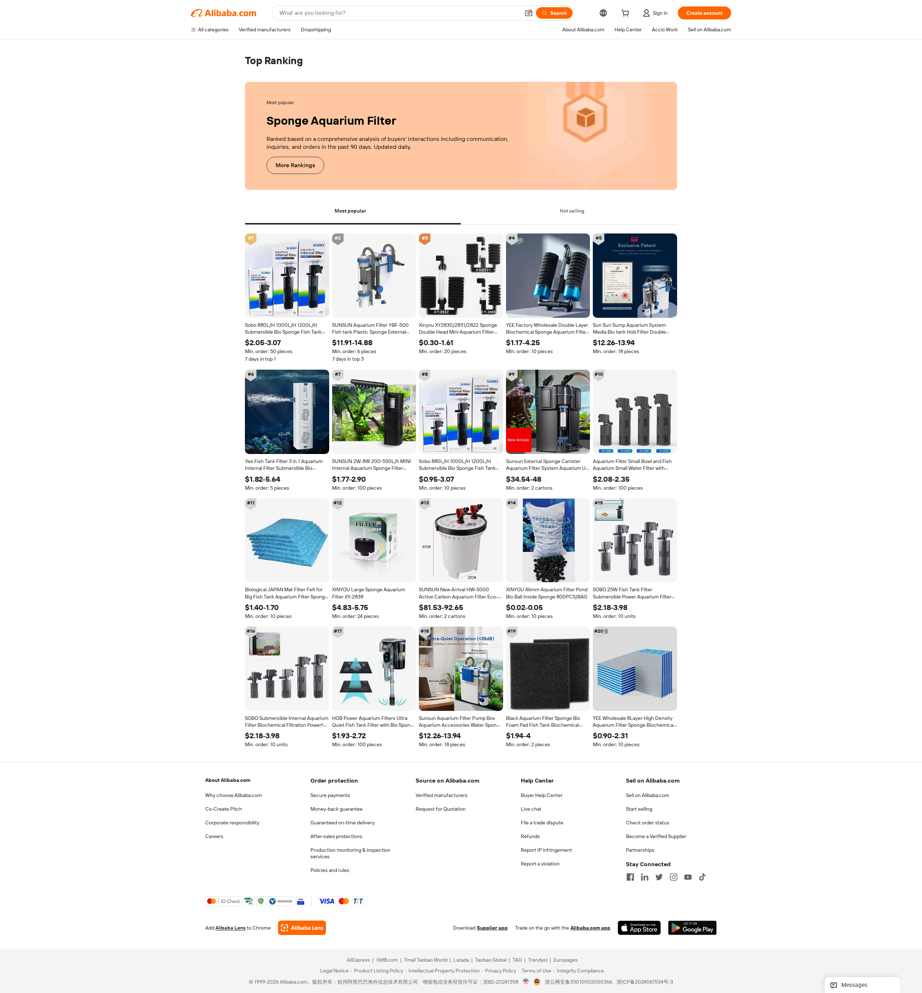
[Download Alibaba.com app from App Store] (639, 928)
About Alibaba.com (227, 780)
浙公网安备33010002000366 (578, 982)
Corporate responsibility (232, 822)
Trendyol (537, 960)
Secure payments (330, 795)
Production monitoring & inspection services (350, 853)
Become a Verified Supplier (656, 836)
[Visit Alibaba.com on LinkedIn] (644, 877)
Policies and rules (329, 870)
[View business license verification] (526, 982)
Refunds (530, 836)
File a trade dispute (542, 822)
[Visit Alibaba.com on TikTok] (702, 877)
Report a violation (540, 864)
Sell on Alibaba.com (647, 795)
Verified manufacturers (441, 795)
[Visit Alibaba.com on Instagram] (673, 877)
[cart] (626, 14)
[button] (528, 13)
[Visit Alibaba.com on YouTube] (688, 877)
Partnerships (640, 850)
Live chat (531, 809)
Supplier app (492, 928)
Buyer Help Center (542, 795)
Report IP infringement (546, 850)
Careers (214, 836)
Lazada (461, 960)
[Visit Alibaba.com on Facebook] (630, 877)
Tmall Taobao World (425, 960)
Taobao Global (490, 960)
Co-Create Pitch (223, 809)
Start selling (639, 809)
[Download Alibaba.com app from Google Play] (692, 928)
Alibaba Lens (230, 928)
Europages (566, 960)
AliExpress (358, 960)
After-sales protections (336, 836)
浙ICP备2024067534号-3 (645, 982)
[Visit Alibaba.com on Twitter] (659, 877)
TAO (517, 960)
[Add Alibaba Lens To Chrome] (302, 928)
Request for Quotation (441, 809)
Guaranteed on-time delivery (342, 822)
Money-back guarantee (336, 809)
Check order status (647, 822)
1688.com (387, 960)
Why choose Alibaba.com (233, 795)
